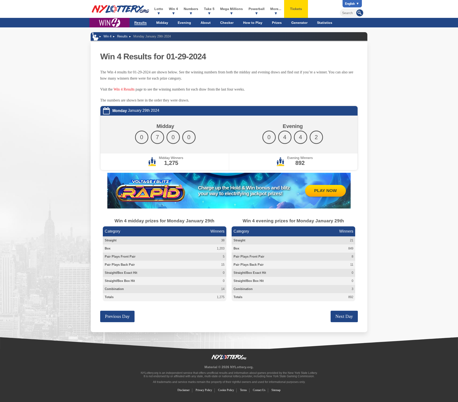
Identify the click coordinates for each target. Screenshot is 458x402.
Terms (243, 390)
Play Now (325, 190)
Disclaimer (183, 390)
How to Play (252, 23)
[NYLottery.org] (120, 9)
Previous (117, 316)
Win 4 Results (124, 89)
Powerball (257, 9)
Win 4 (173, 9)
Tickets (296, 9)
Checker (227, 23)
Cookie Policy (226, 390)
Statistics (324, 23)
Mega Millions (231, 9)
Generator (299, 23)
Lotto (158, 9)
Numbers (191, 9)
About (206, 23)
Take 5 (209, 9)
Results (140, 23)
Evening (184, 23)
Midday (162, 23)
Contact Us (259, 390)
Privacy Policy (204, 390)
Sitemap (276, 390)
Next (344, 316)
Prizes (277, 23)
